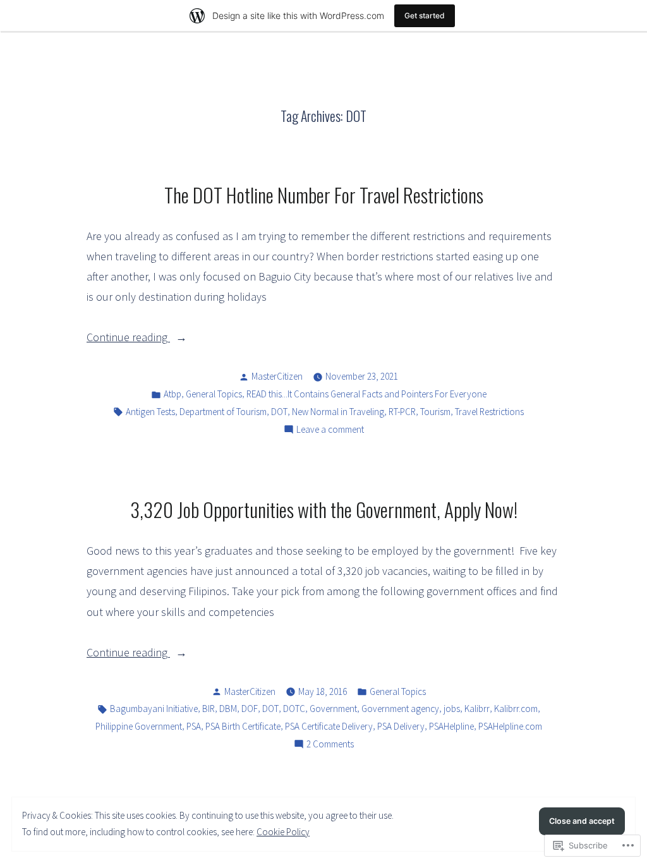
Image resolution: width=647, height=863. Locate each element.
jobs (452, 709)
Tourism (435, 412)
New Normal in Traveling (338, 412)
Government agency (400, 709)
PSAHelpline (451, 726)
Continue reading (128, 338)
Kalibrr (477, 709)
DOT (279, 412)
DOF (249, 709)
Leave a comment (330, 430)
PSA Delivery (401, 726)
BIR (208, 709)
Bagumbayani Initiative (154, 709)
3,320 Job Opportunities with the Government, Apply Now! (323, 509)
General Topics (214, 394)
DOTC (294, 709)
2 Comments (330, 745)
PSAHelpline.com (510, 726)
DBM (228, 709)
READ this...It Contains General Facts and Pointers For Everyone (366, 394)
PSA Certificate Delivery (329, 726)
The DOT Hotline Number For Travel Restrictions (323, 194)
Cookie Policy (283, 832)
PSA (193, 726)
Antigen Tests (150, 412)
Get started (424, 15)
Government (333, 709)
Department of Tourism (223, 412)
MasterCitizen (277, 376)
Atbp (172, 394)
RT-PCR (402, 412)
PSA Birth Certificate (243, 726)
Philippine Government (138, 726)
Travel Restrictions (489, 412)
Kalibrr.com (516, 709)
